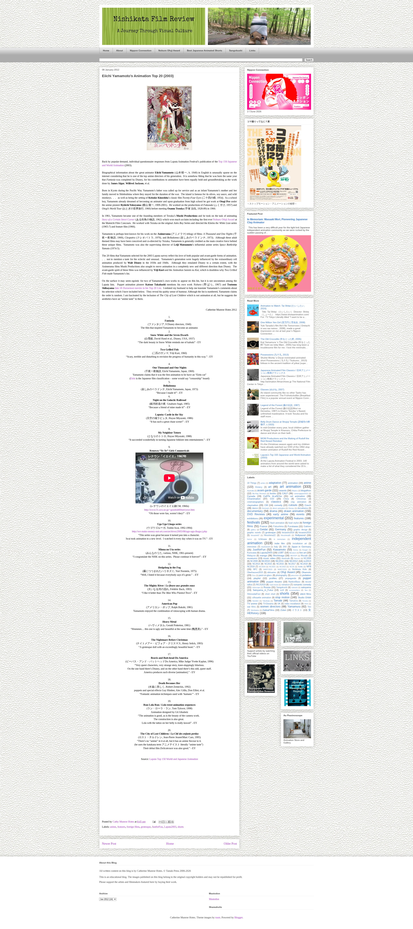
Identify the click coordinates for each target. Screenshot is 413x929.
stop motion (282, 597)
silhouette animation (261, 597)
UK (278, 604)
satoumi (294, 587)
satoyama (306, 587)
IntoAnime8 (265, 547)
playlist (257, 578)
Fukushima (278, 526)
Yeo (309, 607)
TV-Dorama (268, 604)
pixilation (306, 575)
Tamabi (278, 600)
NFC (255, 569)
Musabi (304, 556)
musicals (286, 558)
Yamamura (293, 606)
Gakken (307, 526)
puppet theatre (274, 581)
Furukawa (293, 526)
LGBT (281, 552)
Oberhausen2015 (255, 572)
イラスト (297, 610)
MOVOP (293, 556)
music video (269, 558)
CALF (285, 493)
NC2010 (266, 561)
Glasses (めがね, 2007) (272, 389)
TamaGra (293, 601)
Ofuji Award (288, 572)
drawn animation (294, 511)
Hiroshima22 (270, 535)
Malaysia (251, 556)
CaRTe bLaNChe (272, 496)
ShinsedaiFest (254, 594)
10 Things (252, 483)
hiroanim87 (255, 535)
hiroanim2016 (305, 532)
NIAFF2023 (267, 569)
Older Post (230, 843)
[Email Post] (153, 821)
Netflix (300, 567)
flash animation (277, 523)
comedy (278, 505)
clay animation (298, 502)
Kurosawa (251, 553)
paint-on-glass (265, 575)
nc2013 (307, 561)
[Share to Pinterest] (172, 821)
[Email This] (160, 821)
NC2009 (254, 561)
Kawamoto (279, 549)
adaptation (275, 482)
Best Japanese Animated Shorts (204, 50)
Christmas (301, 499)
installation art (300, 543)
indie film (280, 543)
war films (251, 607)
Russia (267, 587)
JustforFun (157, 826)
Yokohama (255, 610)
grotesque (146, 826)
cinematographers (255, 502)
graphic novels (254, 532)
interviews (252, 547)
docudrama (302, 508)
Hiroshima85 (286, 535)
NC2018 (304, 564)
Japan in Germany (301, 546)
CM (266, 505)
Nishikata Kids (299, 569)
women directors (270, 606)
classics (276, 501)
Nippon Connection (140, 50)
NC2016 (280, 564)
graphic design (300, 530)
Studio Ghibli (304, 597)
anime (113, 826)
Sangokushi (235, 50)
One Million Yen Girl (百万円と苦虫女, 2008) (283, 322)
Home (106, 50)
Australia (250, 491)
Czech (308, 505)
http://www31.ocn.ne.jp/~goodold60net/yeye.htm (169, 509)
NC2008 (307, 558)
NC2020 (262, 567)
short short (270, 594)
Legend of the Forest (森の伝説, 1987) (280, 405)
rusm (217, 917)
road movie (273, 585)
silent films (305, 594)
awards (283, 490)
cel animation (297, 496)
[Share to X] (166, 821)
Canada (251, 496)
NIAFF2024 (282, 569)
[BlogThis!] (163, 821)
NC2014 (256, 564)
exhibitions (252, 518)
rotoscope (256, 587)
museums (252, 558)
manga (263, 555)
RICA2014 (261, 585)
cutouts (292, 505)
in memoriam (279, 539)
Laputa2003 (170, 826)
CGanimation (254, 498)
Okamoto (306, 572)
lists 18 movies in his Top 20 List (138, 288)
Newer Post (109, 843)
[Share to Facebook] (169, 821)
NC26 (292, 567)
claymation (252, 505)
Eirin (132, 378)
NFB (309, 566)
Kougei (305, 550)
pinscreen (295, 575)
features (121, 826)
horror (249, 539)
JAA (285, 547)
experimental (274, 518)
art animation (290, 487)
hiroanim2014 (288, 532)
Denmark (265, 508)
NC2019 (251, 566)
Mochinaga (278, 555)
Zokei (283, 610)
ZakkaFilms (268, 610)
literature (292, 553)
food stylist (293, 523)
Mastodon (214, 899)
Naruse (297, 558)
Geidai (264, 529)
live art (302, 552)
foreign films (133, 826)
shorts (181, 826)
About (119, 50)
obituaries (271, 572)
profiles (273, 578)
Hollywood (300, 535)
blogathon (306, 490)
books (273, 493)
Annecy (258, 487)
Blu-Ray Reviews (259, 494)
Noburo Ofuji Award (169, 50)
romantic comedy (302, 584)
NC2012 (293, 561)
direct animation (279, 508)
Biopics (295, 491)
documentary (255, 511)
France (263, 526)
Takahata (266, 601)
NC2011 (280, 561)
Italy (276, 547)
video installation (292, 604)
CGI (272, 498)
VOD (306, 604)
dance (255, 508)
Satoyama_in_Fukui (263, 590)
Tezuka (305, 601)
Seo (306, 590)
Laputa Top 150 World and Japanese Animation (173, 759)
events (300, 514)
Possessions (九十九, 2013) (275, 354)
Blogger (238, 917)
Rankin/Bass (294, 582)
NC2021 (272, 567)
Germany (280, 529)
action (263, 483)
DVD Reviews (256, 514)
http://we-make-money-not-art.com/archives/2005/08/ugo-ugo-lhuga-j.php (169, 531)
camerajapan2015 (301, 494)
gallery (253, 530)
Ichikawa (262, 539)
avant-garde (264, 490)
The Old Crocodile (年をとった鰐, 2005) (281, 339)
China (286, 499)
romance (286, 585)
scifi (282, 590)
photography (281, 575)
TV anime (252, 603)
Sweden (255, 601)
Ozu (253, 575)
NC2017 (292, 564)
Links (252, 50)
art (269, 486)
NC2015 (268, 564)
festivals (253, 522)
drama (273, 511)
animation (293, 483)
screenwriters (294, 590)
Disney (291, 508)
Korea (295, 550)
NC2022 (282, 567)
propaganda (290, 578)
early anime (280, 514)
